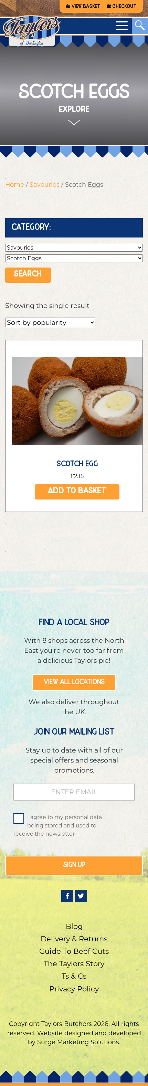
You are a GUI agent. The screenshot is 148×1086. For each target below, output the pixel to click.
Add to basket (77, 491)
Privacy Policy (74, 989)
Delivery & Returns (74, 938)
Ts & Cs (74, 976)
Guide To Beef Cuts (74, 951)
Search (74, 49)
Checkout (124, 6)
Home (14, 184)
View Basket (86, 6)
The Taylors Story (74, 963)
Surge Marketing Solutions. (78, 1042)
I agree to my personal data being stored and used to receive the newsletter (57, 825)
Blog (74, 926)
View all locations (74, 682)
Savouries (45, 184)
